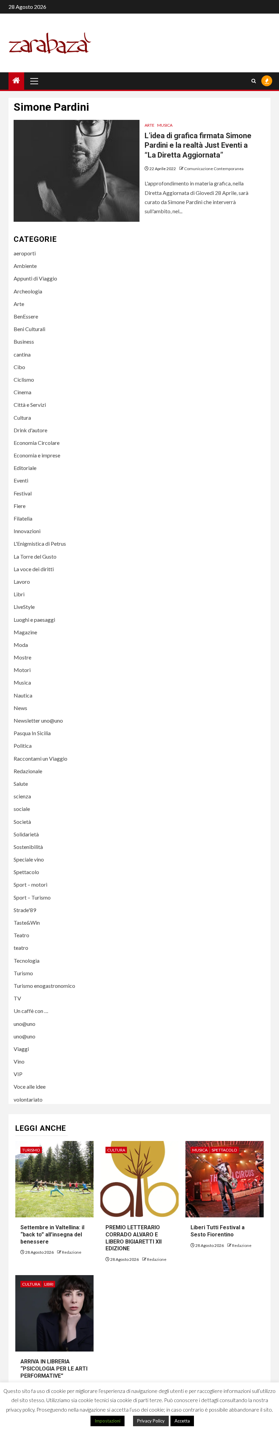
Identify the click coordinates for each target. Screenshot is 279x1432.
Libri (19, 594)
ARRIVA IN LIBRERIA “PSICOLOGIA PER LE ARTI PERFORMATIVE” (53, 1368)
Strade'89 (25, 910)
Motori (22, 670)
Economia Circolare (37, 442)
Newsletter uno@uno (38, 720)
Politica (23, 745)
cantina (22, 354)
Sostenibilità (28, 847)
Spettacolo (26, 872)
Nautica (23, 695)
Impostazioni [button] (107, 1421)
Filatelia (23, 518)
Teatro (21, 935)
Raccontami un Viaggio (40, 758)
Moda (21, 644)
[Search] (253, 81)
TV (17, 998)
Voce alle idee (30, 1086)
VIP (18, 1074)
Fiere (20, 506)
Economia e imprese (37, 455)
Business (24, 341)
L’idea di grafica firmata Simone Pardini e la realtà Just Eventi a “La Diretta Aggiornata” (198, 145)
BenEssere (26, 316)
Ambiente (25, 265)
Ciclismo (24, 379)
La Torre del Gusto (35, 556)
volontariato (28, 1099)
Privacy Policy (151, 1421)
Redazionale (28, 771)
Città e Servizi (30, 404)
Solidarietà (26, 834)
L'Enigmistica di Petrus (40, 543)
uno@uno (24, 1023)
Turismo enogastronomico (44, 985)
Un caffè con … (31, 1011)
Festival (23, 493)
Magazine (25, 632)
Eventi (21, 480)
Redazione (71, 1252)
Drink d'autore (30, 430)
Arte (149, 125)
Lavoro (22, 581)
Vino (19, 1061)
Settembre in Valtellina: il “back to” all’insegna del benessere (52, 1234)
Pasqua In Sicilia (32, 733)
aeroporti (25, 253)
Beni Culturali (29, 329)
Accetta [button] (182, 1421)
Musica (165, 125)
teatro (21, 947)
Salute (21, 783)
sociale (22, 808)
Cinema (22, 392)
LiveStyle (24, 606)
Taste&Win (27, 922)
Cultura (22, 417)
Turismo (23, 973)
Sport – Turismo (32, 897)
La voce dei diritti (34, 569)
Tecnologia (26, 960)
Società (22, 821)
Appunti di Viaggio (35, 278)
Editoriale (25, 468)
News (20, 708)
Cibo (19, 367)
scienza (22, 796)
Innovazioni (27, 531)
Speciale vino (29, 859)
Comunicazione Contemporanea (214, 168)
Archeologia (28, 291)
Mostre (22, 657)
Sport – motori (30, 884)
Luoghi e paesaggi (34, 619)
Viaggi (21, 1049)
